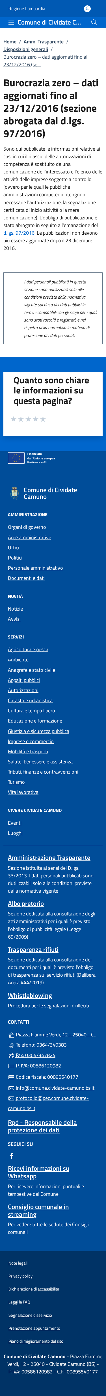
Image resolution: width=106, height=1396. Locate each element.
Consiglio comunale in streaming (38, 1210)
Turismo (16, 782)
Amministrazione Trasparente (49, 857)
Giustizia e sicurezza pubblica (38, 731)
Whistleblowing (30, 995)
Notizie (15, 609)
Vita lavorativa (23, 792)
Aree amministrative (29, 537)
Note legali (17, 1263)
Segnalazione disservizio (30, 1315)
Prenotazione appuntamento (34, 1328)
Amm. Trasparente (44, 41)
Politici (15, 558)
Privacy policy (20, 1276)
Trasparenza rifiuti (33, 949)
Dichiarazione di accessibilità (33, 1289)
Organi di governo (27, 527)
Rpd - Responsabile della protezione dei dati (42, 1126)
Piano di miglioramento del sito (35, 1341)
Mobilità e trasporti (28, 751)
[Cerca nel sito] (94, 22)
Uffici (13, 547)
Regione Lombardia (26, 8)
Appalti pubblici (24, 680)
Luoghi (15, 833)
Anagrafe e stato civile (31, 670)
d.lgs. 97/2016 (18, 233)
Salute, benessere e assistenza (40, 761)
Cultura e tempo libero (31, 710)
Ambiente (18, 659)
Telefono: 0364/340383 (41, 1045)
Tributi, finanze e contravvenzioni (43, 772)
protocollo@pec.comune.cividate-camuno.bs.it (48, 1103)
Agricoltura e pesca (28, 649)
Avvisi (14, 619)
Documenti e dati (26, 578)
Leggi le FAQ (19, 1302)
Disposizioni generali (25, 49)
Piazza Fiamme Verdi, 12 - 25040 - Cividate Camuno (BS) (56, 1034)
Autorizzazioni (23, 690)
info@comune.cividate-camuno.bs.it (54, 1088)
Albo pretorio (26, 903)
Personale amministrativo (35, 568)
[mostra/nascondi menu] (11, 22)
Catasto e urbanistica (30, 700)
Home (9, 41)
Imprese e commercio (31, 741)
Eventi (14, 823)
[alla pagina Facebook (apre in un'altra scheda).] (11, 1155)
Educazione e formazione (35, 721)
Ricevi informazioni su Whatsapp (38, 1172)
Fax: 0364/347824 (35, 1055)
